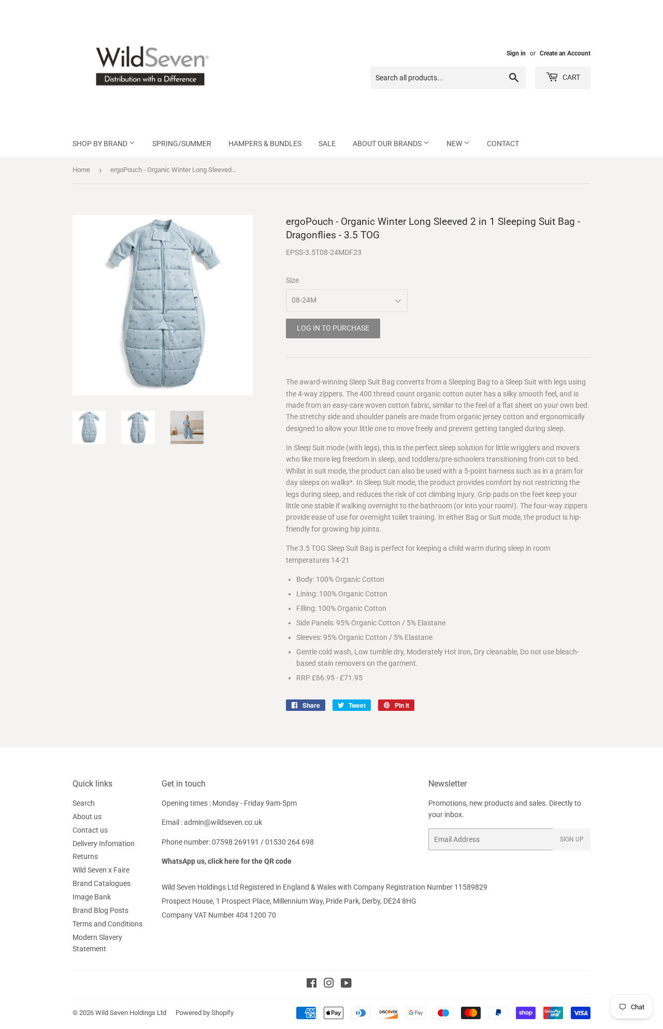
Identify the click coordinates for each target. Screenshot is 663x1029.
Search (84, 803)
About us (87, 816)
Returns (85, 856)
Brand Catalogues (102, 883)
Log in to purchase (333, 328)
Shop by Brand (101, 143)
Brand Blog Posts (100, 910)
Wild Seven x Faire (101, 870)
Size (292, 280)
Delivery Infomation (104, 843)
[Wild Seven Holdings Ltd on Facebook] (311, 984)
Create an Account (565, 53)
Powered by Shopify (205, 1013)
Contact (503, 143)
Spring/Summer (181, 143)
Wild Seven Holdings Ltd (130, 1013)
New (455, 143)
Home (81, 170)
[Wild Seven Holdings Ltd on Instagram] (329, 984)
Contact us (90, 830)
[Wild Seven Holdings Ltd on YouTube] (346, 984)
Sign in (516, 53)
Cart (570, 77)
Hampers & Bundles (264, 143)
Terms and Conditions (107, 924)
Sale (327, 143)
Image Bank (92, 897)
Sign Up (572, 839)
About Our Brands (388, 143)
